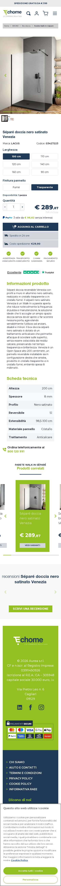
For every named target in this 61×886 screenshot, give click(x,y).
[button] (4, 118)
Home (6, 26)
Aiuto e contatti (21, 767)
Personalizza (30, 879)
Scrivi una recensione (30, 608)
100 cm (16, 156)
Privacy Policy (19, 778)
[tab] (17, 111)
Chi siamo (15, 762)
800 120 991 (15, 451)
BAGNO (15, 26)
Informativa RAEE (21, 789)
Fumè (16, 187)
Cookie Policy (18, 783)
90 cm (45, 172)
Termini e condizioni (24, 773)
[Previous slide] (5, 592)
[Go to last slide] (5, 75)
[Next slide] (55, 75)
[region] (30, 845)
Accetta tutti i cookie (30, 870)
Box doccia (26, 26)
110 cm (45, 156)
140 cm (44, 164)
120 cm (16, 164)
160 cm (16, 172)
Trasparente (45, 187)
